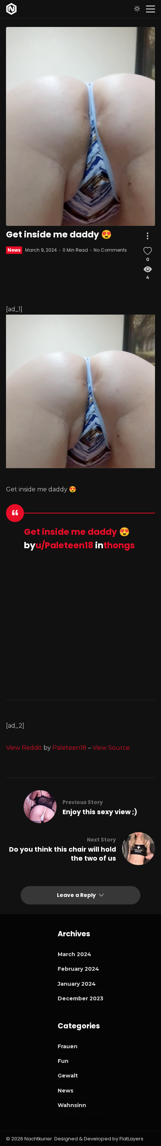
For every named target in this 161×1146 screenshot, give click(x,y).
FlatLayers (131, 1139)
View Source (111, 747)
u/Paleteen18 (64, 545)
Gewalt (68, 1075)
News (14, 250)
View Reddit (24, 747)
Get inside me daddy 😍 (77, 532)
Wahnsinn (72, 1105)
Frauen (68, 1046)
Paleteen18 (69, 747)
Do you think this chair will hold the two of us (62, 854)
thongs (119, 545)
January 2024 (77, 983)
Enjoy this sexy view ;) (100, 811)
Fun (63, 1061)
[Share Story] (147, 236)
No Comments (110, 250)
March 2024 (74, 954)
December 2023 (80, 998)
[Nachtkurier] (11, 9)
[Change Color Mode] (137, 9)
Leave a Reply (77, 895)
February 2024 (78, 968)
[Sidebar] (150, 9)
